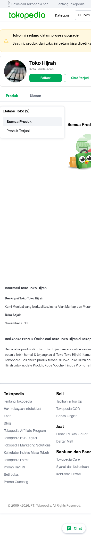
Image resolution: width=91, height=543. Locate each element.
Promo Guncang (16, 482)
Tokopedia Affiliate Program (25, 431)
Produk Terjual (18, 131)
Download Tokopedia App (30, 4)
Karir (7, 416)
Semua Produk (19, 121)
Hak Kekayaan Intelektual (22, 409)
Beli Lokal (11, 474)
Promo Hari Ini (14, 467)
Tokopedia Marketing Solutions (27, 445)
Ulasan (35, 96)
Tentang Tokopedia (70, 4)
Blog (7, 423)
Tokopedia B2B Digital (20, 438)
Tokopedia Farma (16, 460)
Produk (12, 96)
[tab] (12, 95)
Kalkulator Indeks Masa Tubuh (26, 452)
